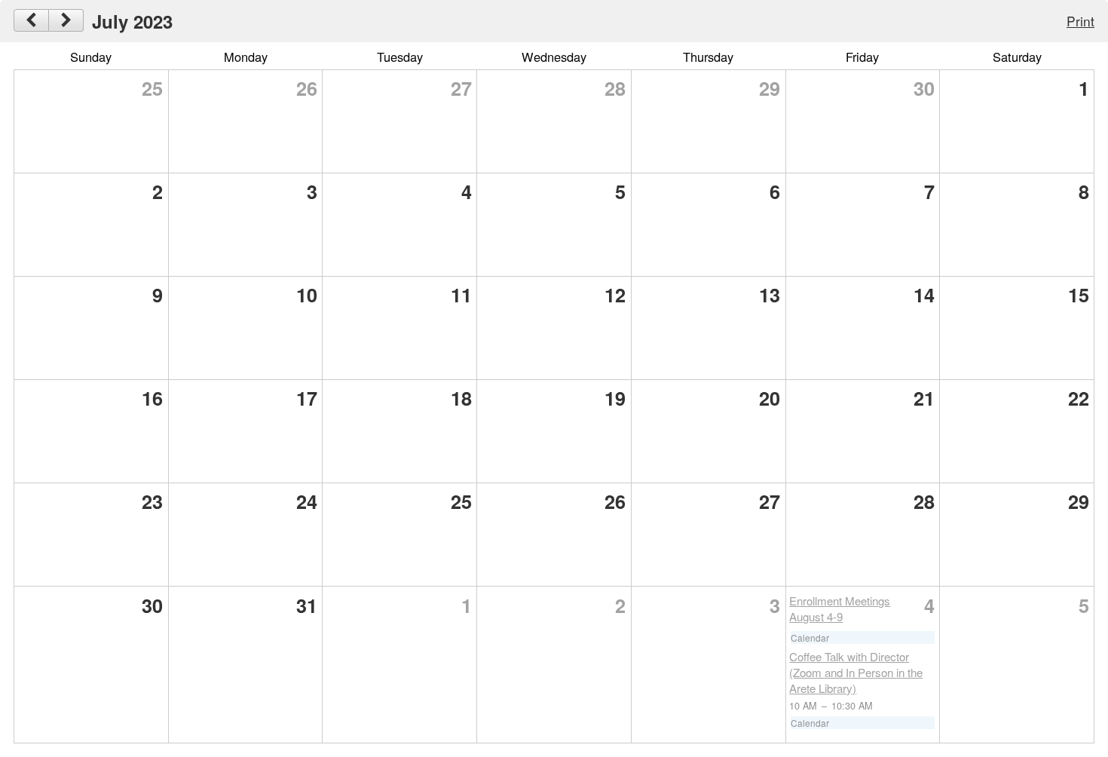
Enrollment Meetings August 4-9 (839, 608)
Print (1080, 20)
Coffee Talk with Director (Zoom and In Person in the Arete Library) (856, 672)
